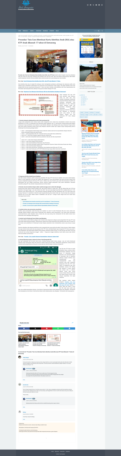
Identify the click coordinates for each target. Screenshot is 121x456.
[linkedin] (99, 5)
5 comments (30, 45)
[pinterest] (46, 328)
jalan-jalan (96, 114)
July (83, 102)
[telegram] (69, 328)
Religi (57, 30)
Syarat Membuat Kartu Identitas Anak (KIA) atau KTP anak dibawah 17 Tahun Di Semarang (41, 201)
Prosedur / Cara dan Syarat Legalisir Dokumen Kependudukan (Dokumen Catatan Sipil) (40, 205)
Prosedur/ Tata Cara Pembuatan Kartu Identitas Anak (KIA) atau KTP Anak (67, 283)
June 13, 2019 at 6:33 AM (28, 386)
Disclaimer (68, 451)
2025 (83, 95)
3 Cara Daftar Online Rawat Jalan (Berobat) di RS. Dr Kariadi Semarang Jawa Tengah (90, 171)
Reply (24, 379)
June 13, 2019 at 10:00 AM (31, 400)
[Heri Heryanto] (26, 5)
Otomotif (52, 30)
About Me (57, 451)
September (85, 98)
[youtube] (96, 5)
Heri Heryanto (29, 368)
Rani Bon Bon (25, 384)
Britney (24, 412)
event (91, 114)
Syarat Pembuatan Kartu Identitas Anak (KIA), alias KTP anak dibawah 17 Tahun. (42, 81)
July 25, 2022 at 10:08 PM (28, 414)
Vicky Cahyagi (26, 357)
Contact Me (62, 451)
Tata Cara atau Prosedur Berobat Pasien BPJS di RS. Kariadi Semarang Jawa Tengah (91, 155)
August (84, 100)
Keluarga (86, 112)
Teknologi (25, 30)
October (84, 97)
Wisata (31, 30)
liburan (81, 117)
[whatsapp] (58, 328)
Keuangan (45, 30)
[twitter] (93, 5)
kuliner (100, 114)
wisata (86, 117)
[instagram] (88, 5)
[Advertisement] (60, 19)
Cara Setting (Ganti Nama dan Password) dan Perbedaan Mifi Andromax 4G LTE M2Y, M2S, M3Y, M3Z (91, 146)
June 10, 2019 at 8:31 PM (28, 359)
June (83, 104)
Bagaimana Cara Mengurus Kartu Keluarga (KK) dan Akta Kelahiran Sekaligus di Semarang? (45, 91)
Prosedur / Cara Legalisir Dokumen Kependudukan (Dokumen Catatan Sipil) (41, 236)
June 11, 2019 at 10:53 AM (31, 370)
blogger (87, 114)
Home (19, 30)
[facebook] (90, 5)
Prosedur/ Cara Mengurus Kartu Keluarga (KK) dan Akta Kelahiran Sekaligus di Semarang (41, 203)
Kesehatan (38, 30)
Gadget (81, 112)
